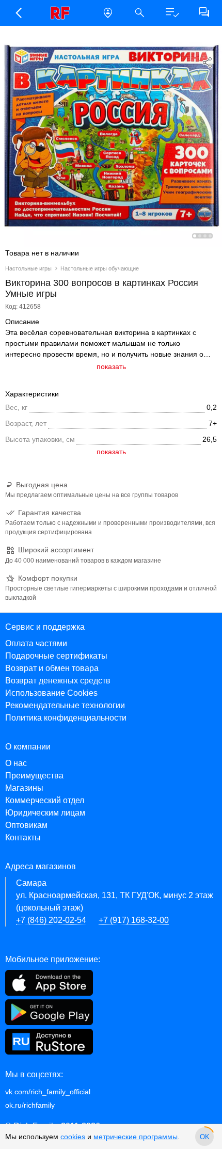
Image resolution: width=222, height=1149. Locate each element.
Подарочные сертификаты (56, 655)
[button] (18, 13)
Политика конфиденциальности (65, 717)
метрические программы (135, 1136)
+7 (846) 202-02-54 (51, 920)
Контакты (23, 837)
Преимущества (34, 775)
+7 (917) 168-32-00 (134, 920)
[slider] (204, 1136)
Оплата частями (36, 643)
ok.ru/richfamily (30, 1105)
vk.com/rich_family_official (47, 1092)
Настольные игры (28, 268)
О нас (16, 763)
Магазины (24, 788)
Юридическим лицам (45, 812)
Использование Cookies (51, 693)
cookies (72, 1136)
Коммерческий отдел (44, 800)
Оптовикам (26, 825)
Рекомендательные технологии (65, 705)
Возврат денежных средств (57, 680)
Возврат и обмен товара (52, 668)
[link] (63, 13)
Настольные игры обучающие (99, 268)
